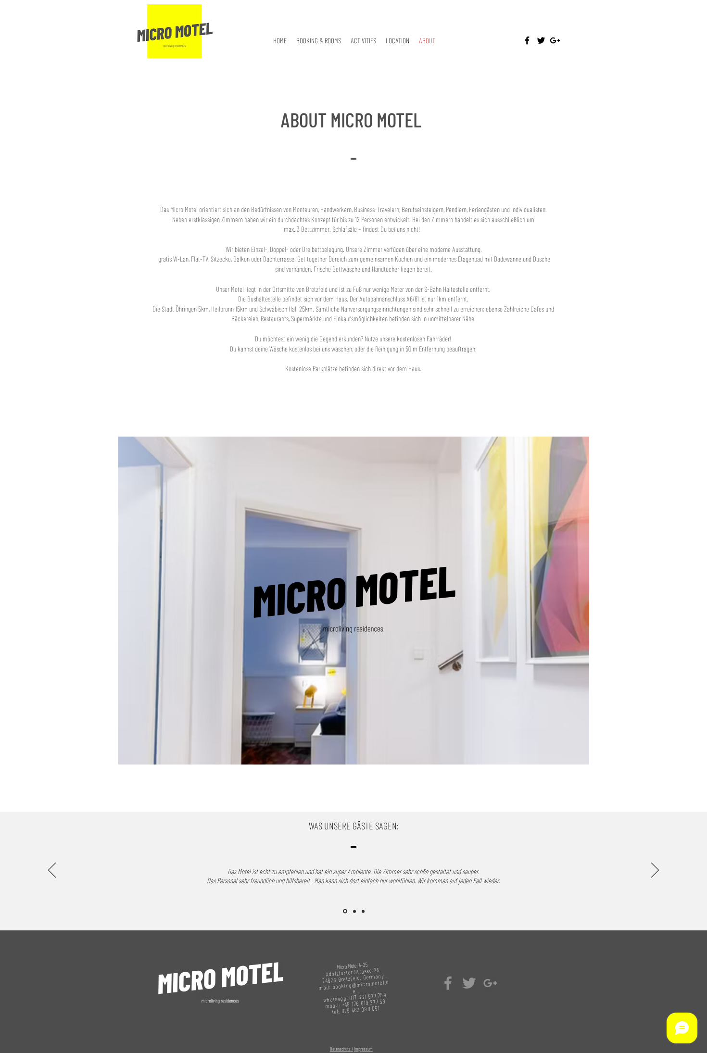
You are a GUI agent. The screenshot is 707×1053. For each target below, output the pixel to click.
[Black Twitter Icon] (541, 40)
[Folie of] (354, 911)
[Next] (655, 871)
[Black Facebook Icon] (527, 40)
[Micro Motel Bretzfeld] (448, 983)
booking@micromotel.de (361, 986)
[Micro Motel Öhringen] (469, 983)
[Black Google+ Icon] (555, 40)
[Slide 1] (344, 911)
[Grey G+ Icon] (490, 983)
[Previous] (52, 871)
